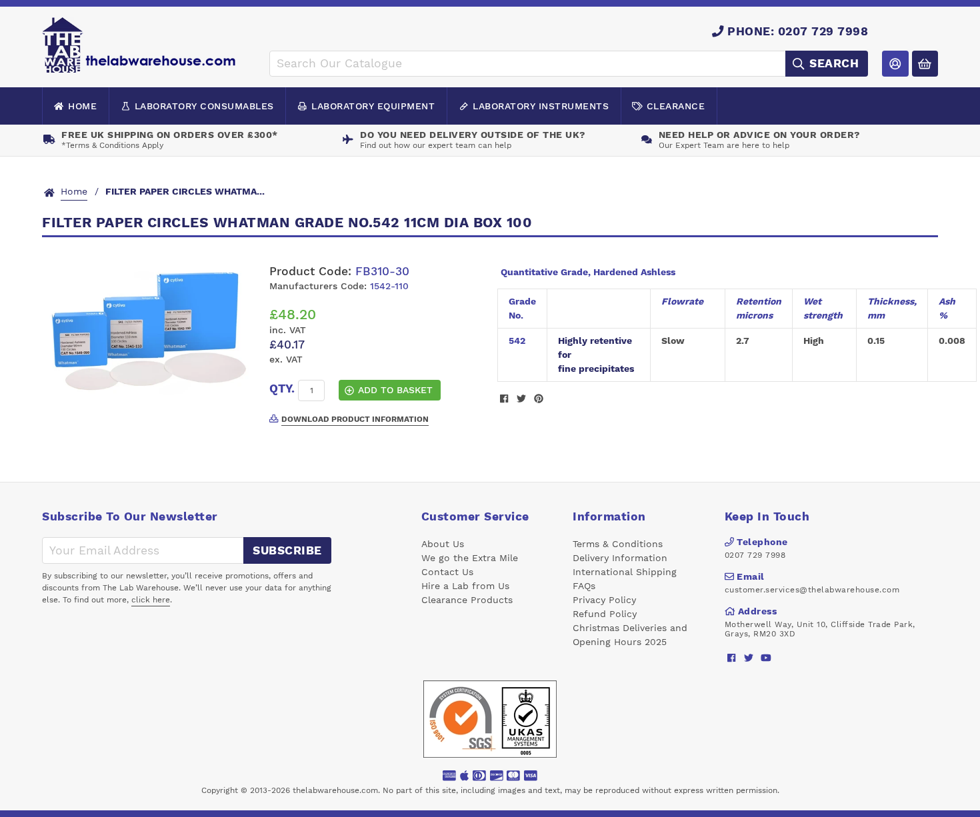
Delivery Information (620, 557)
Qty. (282, 388)
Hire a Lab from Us (465, 585)
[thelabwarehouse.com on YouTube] (766, 658)
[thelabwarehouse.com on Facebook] (732, 658)
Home (82, 106)
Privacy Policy (604, 599)
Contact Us (447, 571)
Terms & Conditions (618, 543)
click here (150, 599)
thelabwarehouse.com (335, 790)
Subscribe (287, 550)
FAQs (584, 585)
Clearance (676, 106)
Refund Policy (605, 613)
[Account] (895, 64)
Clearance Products (467, 599)
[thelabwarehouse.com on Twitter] (749, 658)
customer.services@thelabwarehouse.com (812, 589)
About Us (442, 543)
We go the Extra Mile (469, 557)
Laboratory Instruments (541, 106)
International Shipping (625, 571)
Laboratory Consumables (204, 106)
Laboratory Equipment (373, 106)
